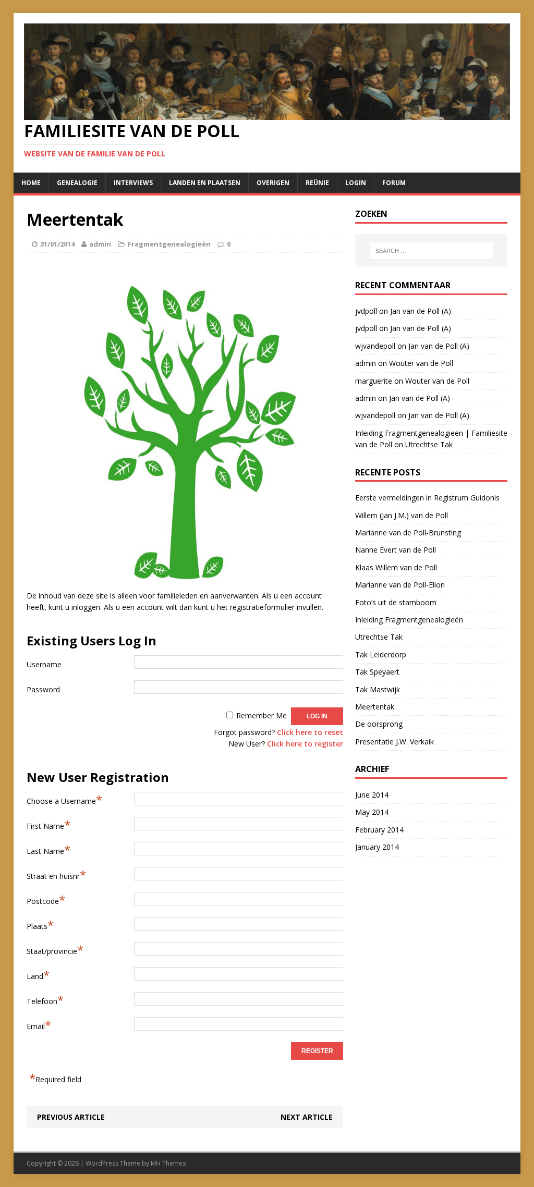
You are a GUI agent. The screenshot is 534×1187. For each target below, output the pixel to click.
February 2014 (379, 830)
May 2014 (372, 812)
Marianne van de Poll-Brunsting (408, 532)
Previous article (71, 1117)
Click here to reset (310, 732)
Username (44, 664)
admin (100, 244)
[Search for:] (431, 251)
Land (38, 974)
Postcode (46, 899)
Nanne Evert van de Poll (395, 550)
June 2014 (372, 795)
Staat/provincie (55, 949)
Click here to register (305, 744)
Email (39, 1024)
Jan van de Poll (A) (420, 311)
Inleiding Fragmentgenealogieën (409, 620)
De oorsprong (379, 724)
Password (43, 689)
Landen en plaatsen (204, 182)
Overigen (273, 182)
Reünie (317, 182)
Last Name (48, 849)
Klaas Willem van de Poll (396, 567)
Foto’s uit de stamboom (395, 602)
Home (31, 182)
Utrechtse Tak (429, 444)
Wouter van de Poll (421, 363)
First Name (48, 824)
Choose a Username (64, 799)
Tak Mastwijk (377, 689)
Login (355, 182)
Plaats (40, 924)
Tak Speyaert (377, 672)
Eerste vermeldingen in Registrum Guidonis (427, 498)
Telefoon (45, 999)
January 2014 (377, 847)
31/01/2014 (57, 244)
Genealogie (77, 182)
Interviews (133, 182)
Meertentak (374, 707)
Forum (394, 182)
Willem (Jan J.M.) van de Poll (401, 515)
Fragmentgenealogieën (169, 244)
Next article (307, 1117)
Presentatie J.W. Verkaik (394, 742)
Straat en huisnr (56, 874)
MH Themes (168, 1163)
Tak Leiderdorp (380, 654)
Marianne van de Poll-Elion (400, 585)
